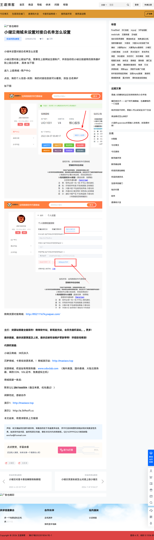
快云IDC (130, 56)
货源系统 (115, 69)
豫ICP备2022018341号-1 (40, 535)
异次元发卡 (135, 52)
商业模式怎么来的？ (120, 116)
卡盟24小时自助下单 (140, 43)
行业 (146, 65)
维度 (140, 65)
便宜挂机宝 (130, 39)
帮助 (65, 4)
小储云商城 (115, 52)
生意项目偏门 (117, 183)
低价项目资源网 (117, 39)
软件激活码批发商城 (119, 74)
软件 (113, 196)
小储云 (148, 48)
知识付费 (115, 190)
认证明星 (93, 518)
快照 (147, 56)
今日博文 (115, 145)
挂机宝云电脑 (50, 524)
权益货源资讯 (117, 177)
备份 (113, 48)
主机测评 (48, 518)
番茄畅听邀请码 (129, 65)
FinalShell (115, 30)
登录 (137, 5)
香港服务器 (115, 78)
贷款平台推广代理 (137, 69)
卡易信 (127, 43)
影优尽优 (145, 52)
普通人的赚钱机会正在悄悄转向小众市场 (128, 95)
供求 (48, 4)
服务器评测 (116, 158)
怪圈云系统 (115, 61)
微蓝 (113, 56)
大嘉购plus (121, 48)
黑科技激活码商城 (139, 78)
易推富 (133, 61)
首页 (22, 4)
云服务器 (125, 35)
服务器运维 (116, 164)
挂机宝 (125, 61)
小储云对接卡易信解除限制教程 (25, 479)
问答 (56, 4)
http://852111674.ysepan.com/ (43, 314)
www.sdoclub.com (48, 368)
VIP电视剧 (143, 30)
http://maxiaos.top (62, 360)
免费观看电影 (116, 43)
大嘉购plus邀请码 (136, 48)
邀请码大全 (116, 202)
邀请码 (147, 74)
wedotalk (115, 35)
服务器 (141, 61)
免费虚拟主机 (143, 39)
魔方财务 (126, 78)
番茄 (119, 65)
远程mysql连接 (136, 74)
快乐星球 (121, 56)
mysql (133, 30)
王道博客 (21, 535)
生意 (113, 65)
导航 (39, 4)
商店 (30, 4)
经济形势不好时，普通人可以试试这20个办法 (131, 110)
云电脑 (134, 35)
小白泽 (125, 52)
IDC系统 (125, 30)
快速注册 (148, 5)
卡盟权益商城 (48, 14)
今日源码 (115, 152)
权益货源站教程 (13, 39)
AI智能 (114, 139)
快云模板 (139, 56)
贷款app (124, 69)
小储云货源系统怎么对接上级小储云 (79, 479)
